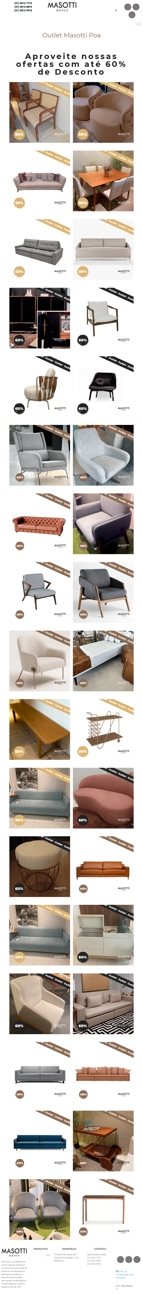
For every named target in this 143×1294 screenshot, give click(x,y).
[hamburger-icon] (138, 24)
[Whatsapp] (131, 14)
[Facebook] (127, 6)
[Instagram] (136, 6)
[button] (116, 10)
